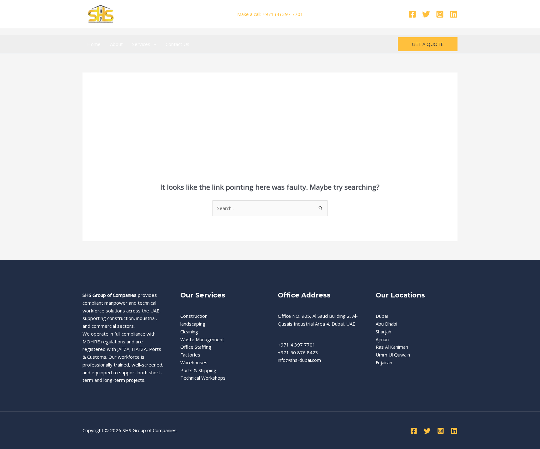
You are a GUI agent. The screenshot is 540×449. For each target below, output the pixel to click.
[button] (153, 44)
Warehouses (194, 362)
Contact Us (177, 44)
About (116, 44)
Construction (194, 316)
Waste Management (202, 339)
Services (141, 44)
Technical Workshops (203, 378)
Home (94, 44)
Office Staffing (195, 347)
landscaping (192, 324)
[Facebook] (412, 14)
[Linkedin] (454, 14)
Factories (190, 355)
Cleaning (189, 331)
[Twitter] (426, 14)
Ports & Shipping (198, 370)
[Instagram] (440, 14)
